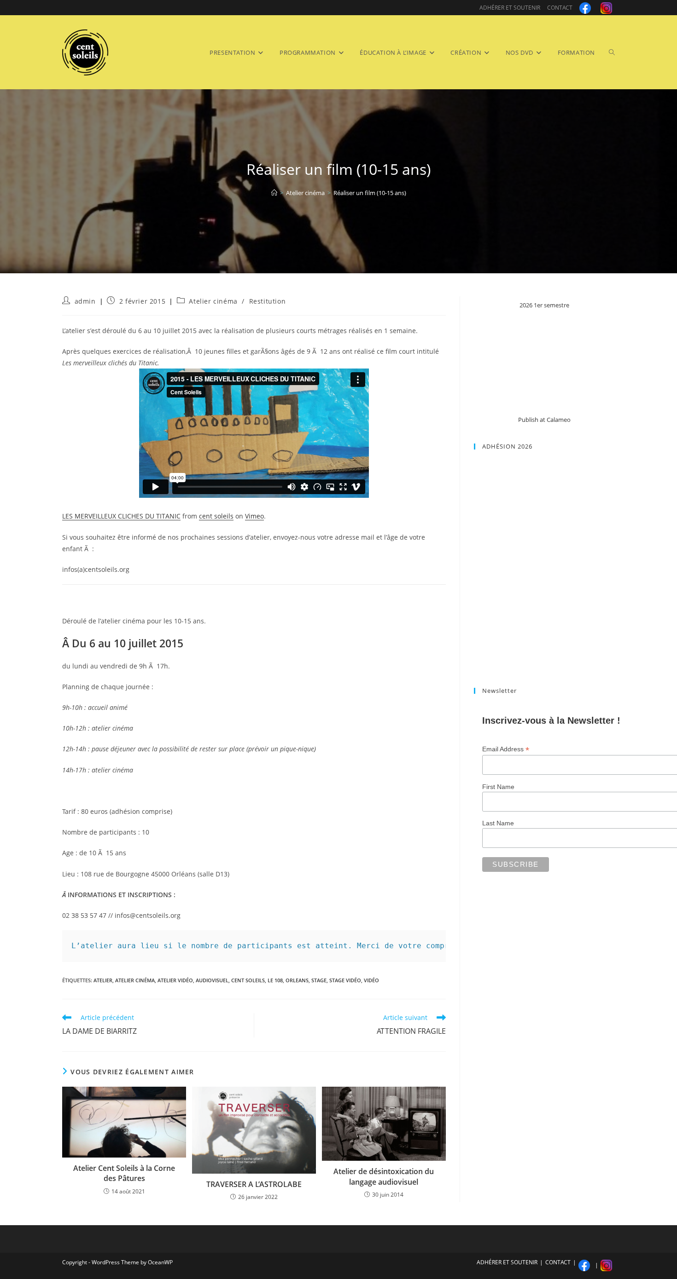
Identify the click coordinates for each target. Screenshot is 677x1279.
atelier (102, 980)
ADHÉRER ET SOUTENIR (509, 8)
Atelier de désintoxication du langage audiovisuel (383, 1176)
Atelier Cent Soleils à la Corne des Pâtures (124, 1173)
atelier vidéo (175, 980)
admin (85, 301)
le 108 (275, 980)
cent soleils (216, 516)
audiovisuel (212, 980)
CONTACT (559, 8)
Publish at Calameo (544, 419)
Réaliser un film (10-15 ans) (369, 193)
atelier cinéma (135, 980)
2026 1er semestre (544, 305)
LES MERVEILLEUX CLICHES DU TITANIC (121, 516)
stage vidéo (345, 980)
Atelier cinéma (213, 301)
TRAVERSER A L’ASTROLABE (254, 1184)
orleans (297, 980)
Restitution (267, 301)
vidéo (371, 980)
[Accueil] (274, 193)
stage (319, 980)
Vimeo (254, 516)
